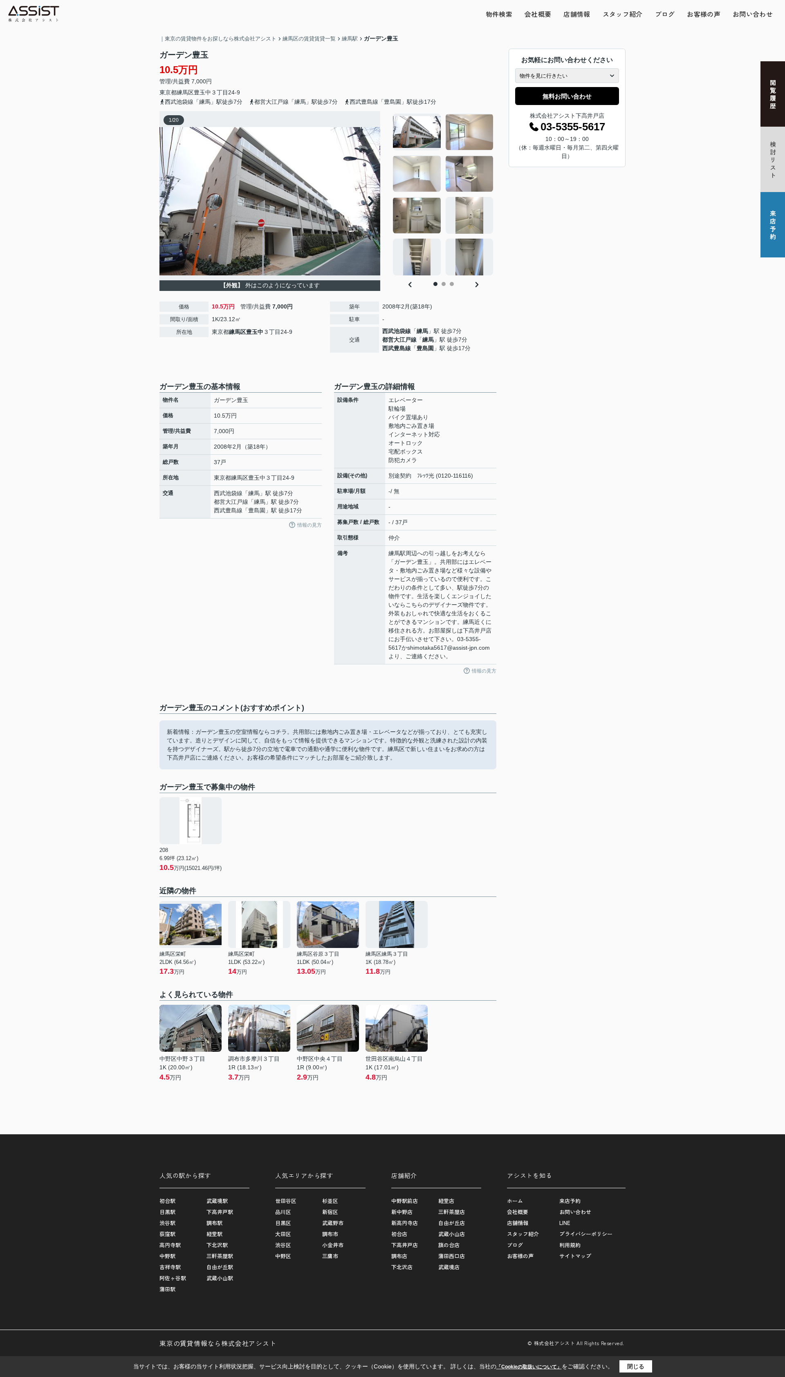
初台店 (399, 1234)
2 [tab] (444, 284)
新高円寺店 (404, 1223)
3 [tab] (452, 284)
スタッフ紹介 (623, 14)
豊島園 (425, 348)
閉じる (635, 1366)
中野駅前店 (404, 1201)
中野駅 (167, 1256)
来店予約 (570, 1201)
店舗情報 (576, 14)
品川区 (283, 1212)
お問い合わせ (753, 14)
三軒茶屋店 (451, 1212)
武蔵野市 (332, 1223)
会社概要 (538, 14)
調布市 (330, 1234)
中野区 (283, 1256)
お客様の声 (703, 14)
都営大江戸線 (399, 339)
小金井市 (332, 1245)
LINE (564, 1223)
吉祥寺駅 (170, 1267)
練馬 (422, 331)
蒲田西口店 (451, 1256)
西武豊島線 (396, 348)
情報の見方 (309, 525)
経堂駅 (214, 1234)
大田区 (283, 1234)
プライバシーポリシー (585, 1234)
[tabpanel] (443, 194)
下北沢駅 (217, 1245)
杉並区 (330, 1201)
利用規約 (570, 1245)
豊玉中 (202, 92)
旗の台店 (449, 1245)
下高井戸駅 (219, 1212)
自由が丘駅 (219, 1267)
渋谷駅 (167, 1223)
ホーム (515, 1201)
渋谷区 (283, 1245)
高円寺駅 (170, 1245)
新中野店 (402, 1212)
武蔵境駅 (217, 1201)
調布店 (399, 1256)
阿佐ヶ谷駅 (172, 1278)
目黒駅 (167, 1212)
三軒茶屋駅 (219, 1256)
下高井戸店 (404, 1245)
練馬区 (185, 92)
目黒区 (283, 1223)
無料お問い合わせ (567, 96)
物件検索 (499, 14)
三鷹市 (330, 1256)
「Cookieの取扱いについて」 (529, 1367)
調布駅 (214, 1223)
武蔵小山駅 (219, 1278)
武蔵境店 (449, 1267)
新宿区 (330, 1212)
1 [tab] (435, 284)
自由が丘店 (451, 1223)
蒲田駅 (167, 1289)
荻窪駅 (167, 1234)
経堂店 (446, 1201)
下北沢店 (402, 1267)
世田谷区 (285, 1201)
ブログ (665, 14)
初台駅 (167, 1201)
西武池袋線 (396, 331)
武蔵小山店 (451, 1234)
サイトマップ (575, 1256)
